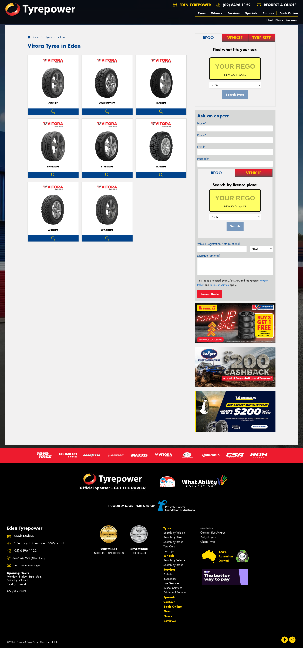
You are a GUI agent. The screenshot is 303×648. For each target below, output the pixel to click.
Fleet (270, 20)
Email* (201, 147)
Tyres (202, 13)
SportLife (53, 166)
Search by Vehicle (174, 533)
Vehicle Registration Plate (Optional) (219, 244)
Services (234, 13)
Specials (251, 13)
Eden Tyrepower (194, 5)
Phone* (201, 135)
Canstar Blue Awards (212, 532)
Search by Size (172, 537)
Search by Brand (173, 542)
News (279, 20)
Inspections (169, 579)
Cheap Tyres (207, 542)
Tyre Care (169, 546)
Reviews (291, 20)
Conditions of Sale (49, 642)
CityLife (53, 103)
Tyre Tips (168, 551)
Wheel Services (172, 588)
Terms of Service (219, 285)
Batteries (168, 574)
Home (35, 37)
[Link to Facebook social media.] (284, 640)
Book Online (289, 13)
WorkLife (107, 230)
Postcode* (203, 159)
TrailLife (161, 166)
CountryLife (107, 103)
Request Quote (210, 294)
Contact (268, 13)
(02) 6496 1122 (237, 5)
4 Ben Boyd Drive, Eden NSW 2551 (39, 543)
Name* (201, 123)
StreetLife (107, 166)
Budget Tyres (208, 537)
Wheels (216, 13)
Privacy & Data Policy (27, 642)
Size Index (206, 528)
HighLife (161, 103)
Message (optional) (208, 255)
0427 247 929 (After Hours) (28, 558)
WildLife (53, 230)
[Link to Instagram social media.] (292, 640)
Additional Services (175, 592)
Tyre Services (171, 583)
